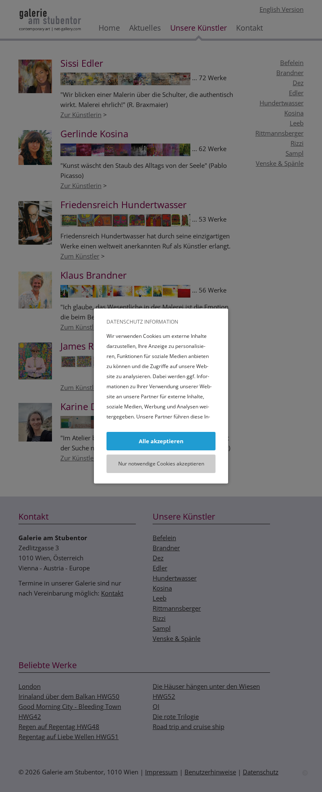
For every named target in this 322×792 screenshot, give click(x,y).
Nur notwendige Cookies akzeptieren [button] (161, 463)
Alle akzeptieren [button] (161, 441)
